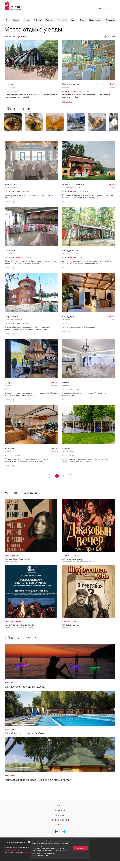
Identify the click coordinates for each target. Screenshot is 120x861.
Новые (26, 20)
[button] (117, 20)
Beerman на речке (71, 84)
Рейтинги (37, 20)
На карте (111, 36)
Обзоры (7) (9, 400)
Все (7, 20)
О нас (60, 806)
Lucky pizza (10, 382)
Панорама (10, 250)
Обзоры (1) (9, 466)
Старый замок (12, 316)
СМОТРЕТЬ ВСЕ (30, 493)
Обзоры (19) (67, 101)
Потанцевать (111, 20)
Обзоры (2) (9, 202)
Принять (80, 848)
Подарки (60, 815)
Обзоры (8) (66, 202)
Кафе (73, 20)
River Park (9, 84)
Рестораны (62, 20)
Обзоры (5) (66, 268)
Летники (49, 20)
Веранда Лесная (70, 250)
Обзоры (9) (66, 400)
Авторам (60, 825)
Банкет (16, 20)
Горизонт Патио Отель (73, 184)
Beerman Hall (11, 184)
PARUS (65, 382)
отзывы (112, 87)
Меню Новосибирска (12, 850)
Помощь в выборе (60, 820)
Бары (82, 20)
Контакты (60, 810)
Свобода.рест (69, 316)
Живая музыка (95, 20)
